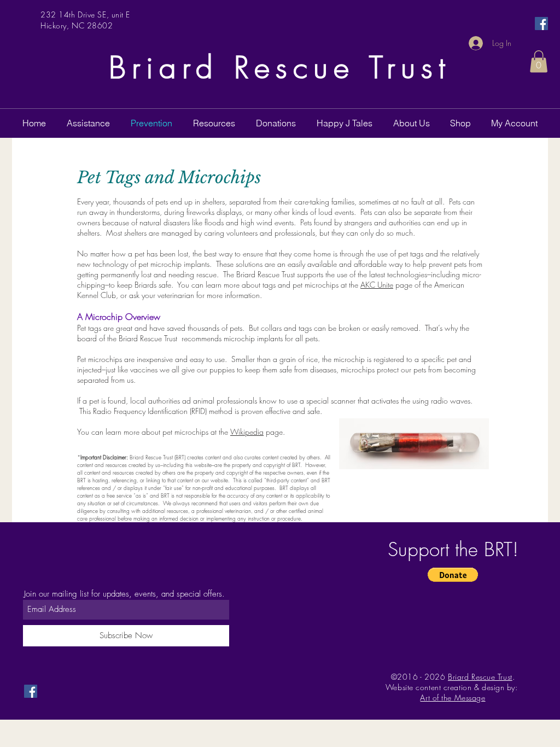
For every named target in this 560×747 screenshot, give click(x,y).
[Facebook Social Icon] (541, 23)
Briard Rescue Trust (280, 67)
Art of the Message (452, 697)
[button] (538, 61)
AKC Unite (376, 284)
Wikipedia (247, 432)
